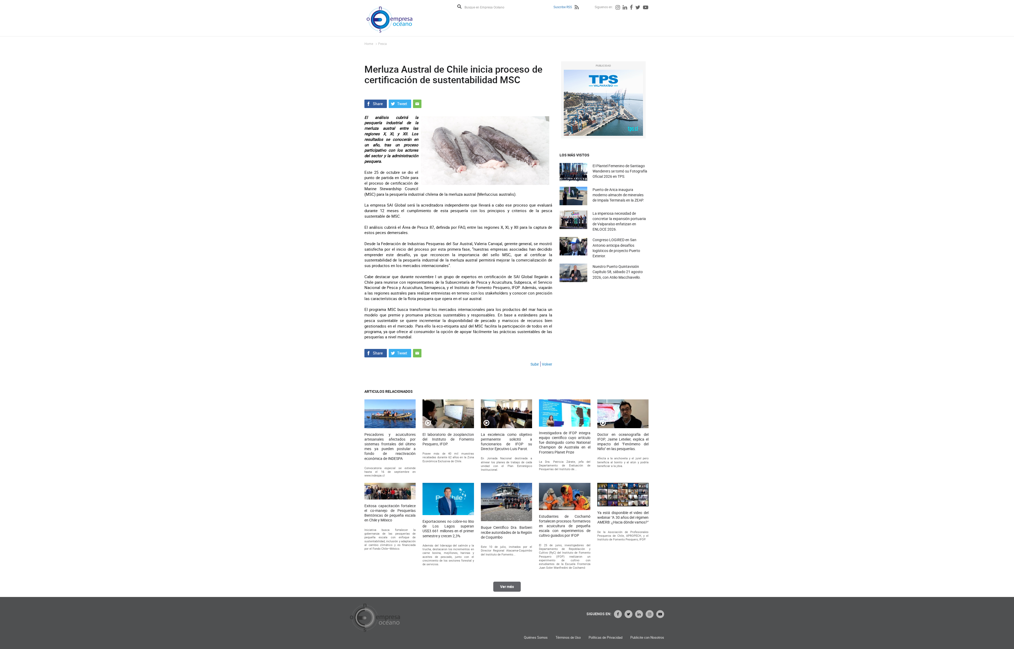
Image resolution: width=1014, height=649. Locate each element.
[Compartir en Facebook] (375, 103)
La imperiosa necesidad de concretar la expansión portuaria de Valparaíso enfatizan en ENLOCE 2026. (619, 221)
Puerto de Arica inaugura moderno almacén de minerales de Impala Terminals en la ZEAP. (618, 195)
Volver (547, 364)
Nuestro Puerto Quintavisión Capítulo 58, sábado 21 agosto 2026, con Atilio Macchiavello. (618, 271)
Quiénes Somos (536, 637)
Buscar (459, 6)
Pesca (382, 43)
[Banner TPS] (603, 103)
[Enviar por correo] (417, 103)
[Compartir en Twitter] (400, 103)
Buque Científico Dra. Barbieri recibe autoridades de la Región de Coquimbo (506, 532)
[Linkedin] (625, 8)
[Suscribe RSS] (577, 8)
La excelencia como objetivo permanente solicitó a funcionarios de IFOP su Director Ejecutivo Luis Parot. (506, 441)
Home (368, 43)
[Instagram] (618, 8)
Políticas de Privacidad (605, 637)
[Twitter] (637, 8)
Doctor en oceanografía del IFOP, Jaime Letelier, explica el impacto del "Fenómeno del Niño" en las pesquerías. (623, 441)
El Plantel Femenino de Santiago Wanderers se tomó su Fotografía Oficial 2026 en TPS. (620, 171)
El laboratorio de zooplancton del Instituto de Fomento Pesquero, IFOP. (448, 439)
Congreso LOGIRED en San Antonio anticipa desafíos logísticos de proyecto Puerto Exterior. (616, 247)
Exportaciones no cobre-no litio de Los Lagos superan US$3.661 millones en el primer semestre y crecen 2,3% (448, 528)
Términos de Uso (568, 637)
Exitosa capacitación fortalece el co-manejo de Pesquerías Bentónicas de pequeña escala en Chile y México (390, 513)
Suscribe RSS (562, 7)
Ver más (507, 586)
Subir (535, 364)
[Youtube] (645, 8)
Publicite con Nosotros (647, 637)
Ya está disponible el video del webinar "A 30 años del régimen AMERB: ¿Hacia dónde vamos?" (623, 517)
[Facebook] (631, 8)
